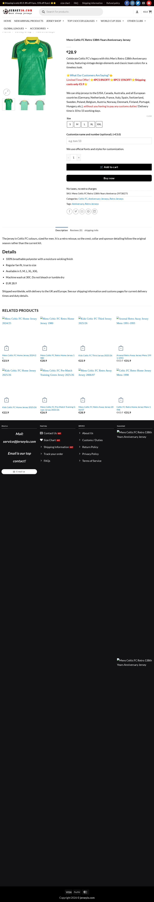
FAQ (76, 3)
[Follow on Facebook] (126, 3)
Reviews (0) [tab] (76, 230)
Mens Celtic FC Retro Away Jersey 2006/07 (96, 408)
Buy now (109, 178)
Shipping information (92, 3)
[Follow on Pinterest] (148, 3)
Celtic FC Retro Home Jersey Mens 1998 (134, 408)
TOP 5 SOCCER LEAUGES (80, 20)
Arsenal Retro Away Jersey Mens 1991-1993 (134, 356)
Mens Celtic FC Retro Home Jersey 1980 (57, 356)
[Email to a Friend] (82, 211)
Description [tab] (61, 230)
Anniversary (78, 203)
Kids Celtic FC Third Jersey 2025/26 (95, 355)
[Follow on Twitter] (138, 3)
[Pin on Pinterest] (88, 211)
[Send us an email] (143, 3)
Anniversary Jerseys (98, 198)
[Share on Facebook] (69, 211)
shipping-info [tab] (92, 230)
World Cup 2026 (111, 20)
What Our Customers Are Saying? (89, 75)
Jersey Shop (53, 20)
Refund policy (113, 3)
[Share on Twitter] (76, 211)
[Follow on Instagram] (132, 3)
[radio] (70, 124)
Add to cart (111, 167)
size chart (65, 3)
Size (69, 118)
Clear (149, 116)
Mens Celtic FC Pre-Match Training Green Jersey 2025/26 (57, 408)
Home (7, 20)
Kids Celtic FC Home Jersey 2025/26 (19, 407)
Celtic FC (83, 198)
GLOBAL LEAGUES (14, 28)
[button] (137, 11)
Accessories (38, 28)
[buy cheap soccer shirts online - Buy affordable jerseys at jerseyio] (17, 11)
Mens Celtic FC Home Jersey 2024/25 (19, 356)
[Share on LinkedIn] (94, 211)
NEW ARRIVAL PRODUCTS (28, 20)
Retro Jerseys (116, 198)
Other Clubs (135, 20)
